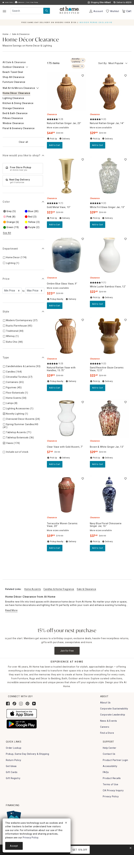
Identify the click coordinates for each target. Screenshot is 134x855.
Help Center (109, 748)
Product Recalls (112, 778)
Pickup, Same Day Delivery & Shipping (27, 754)
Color (6, 201)
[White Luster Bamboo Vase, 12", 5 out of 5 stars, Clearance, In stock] (109, 255)
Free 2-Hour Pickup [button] (32, 2)
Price (6, 278)
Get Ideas (11, 766)
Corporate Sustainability (114, 708)
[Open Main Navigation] (4, 11)
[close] (66, 823)
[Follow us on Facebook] (8, 703)
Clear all (23, 142)
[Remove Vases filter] (82, 66)
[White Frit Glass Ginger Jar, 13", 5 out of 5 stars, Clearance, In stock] (109, 175)
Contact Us (109, 754)
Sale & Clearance (21, 34)
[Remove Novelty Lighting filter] (83, 60)
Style (6, 311)
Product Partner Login (115, 760)
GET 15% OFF (80, 849)
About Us (105, 702)
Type (6, 357)
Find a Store (107, 733)
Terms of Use (110, 784)
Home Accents (32, 589)
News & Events (108, 721)
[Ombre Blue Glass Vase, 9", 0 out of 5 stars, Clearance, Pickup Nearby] (66, 255)
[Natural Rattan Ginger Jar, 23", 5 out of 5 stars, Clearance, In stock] (66, 91)
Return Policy (13, 760)
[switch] (82, 75)
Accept (14, 846)
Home (5, 34)
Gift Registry (13, 778)
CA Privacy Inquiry (113, 790)
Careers (104, 727)
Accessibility (110, 766)
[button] (69, 11)
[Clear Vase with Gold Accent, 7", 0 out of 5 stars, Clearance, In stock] (66, 418)
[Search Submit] (46, 11)
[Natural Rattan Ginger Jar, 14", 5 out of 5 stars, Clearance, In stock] (109, 91)
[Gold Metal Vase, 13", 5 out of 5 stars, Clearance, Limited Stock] (66, 175)
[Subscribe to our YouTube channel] (34, 703)
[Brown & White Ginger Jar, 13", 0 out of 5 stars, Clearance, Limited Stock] (109, 418)
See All (7, 233)
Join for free (67, 650)
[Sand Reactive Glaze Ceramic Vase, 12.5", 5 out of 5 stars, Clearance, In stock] (109, 336)
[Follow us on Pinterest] (27, 703)
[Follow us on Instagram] (21, 703)
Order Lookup (13, 748)
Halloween (20, 2)
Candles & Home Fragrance (58, 589)
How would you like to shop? (21, 155)
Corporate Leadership (112, 714)
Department (10, 248)
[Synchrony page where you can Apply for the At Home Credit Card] (13, 816)
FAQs (106, 772)
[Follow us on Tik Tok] (14, 703)
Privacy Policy (111, 796)
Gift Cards (11, 772)
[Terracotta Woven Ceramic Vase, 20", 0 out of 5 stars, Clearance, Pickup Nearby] (66, 494)
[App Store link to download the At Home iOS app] (22, 713)
